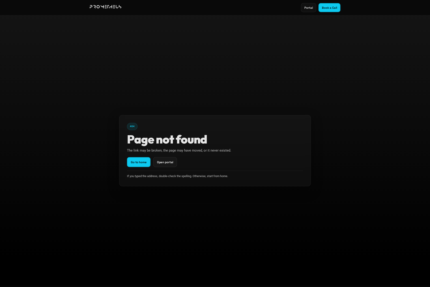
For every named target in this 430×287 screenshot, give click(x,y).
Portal (308, 8)
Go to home (139, 162)
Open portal (165, 162)
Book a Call (329, 8)
